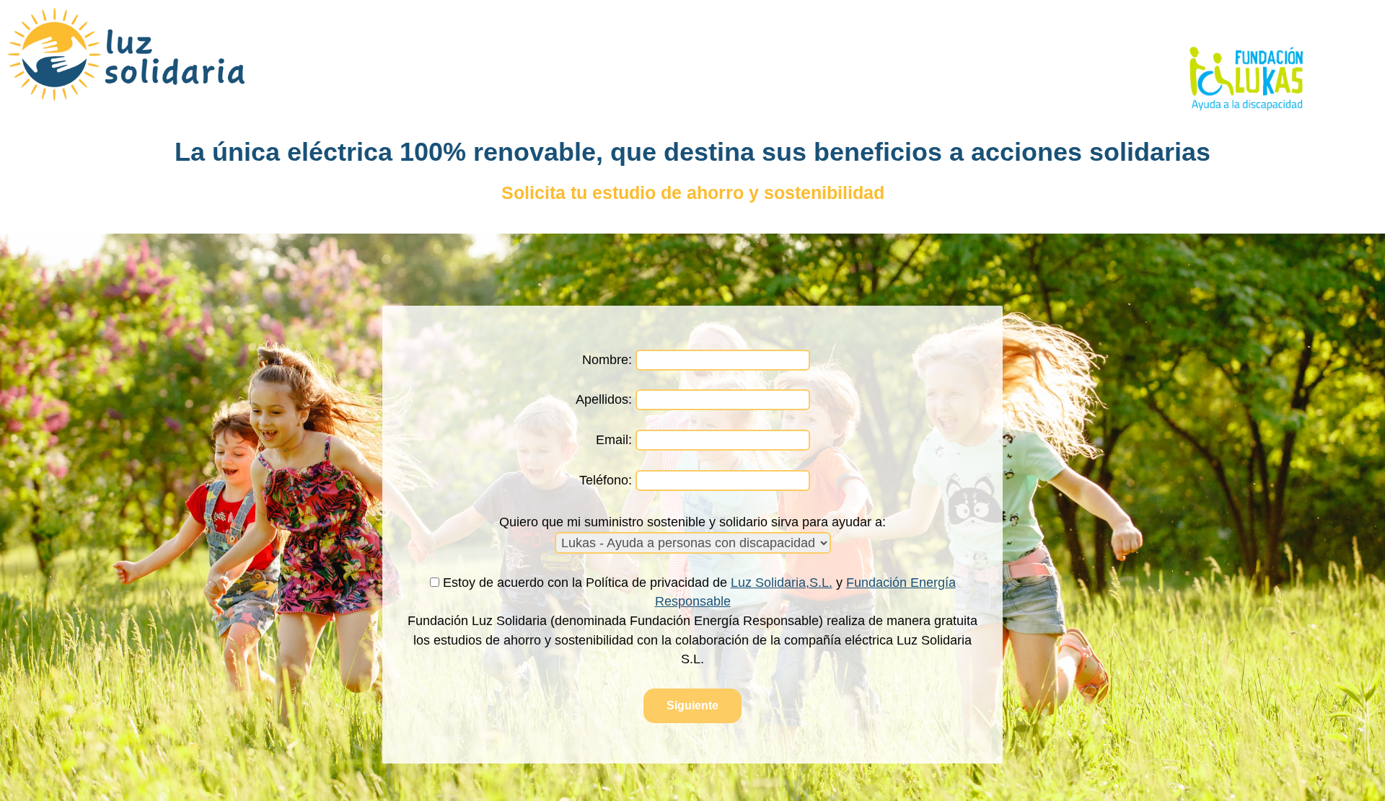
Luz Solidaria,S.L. (781, 582)
